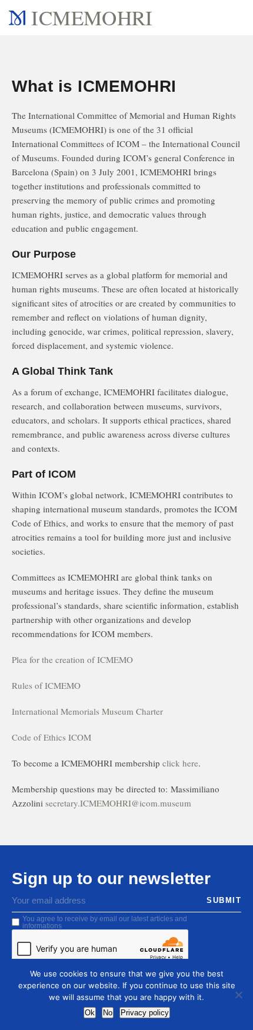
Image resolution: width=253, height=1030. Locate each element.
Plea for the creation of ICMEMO (72, 659)
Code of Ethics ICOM (51, 737)
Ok (90, 1012)
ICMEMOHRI (91, 17)
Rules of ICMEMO (46, 685)
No (107, 1012)
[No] (238, 995)
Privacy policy (145, 1012)
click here (180, 763)
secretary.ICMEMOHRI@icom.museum (118, 803)
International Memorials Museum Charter (87, 711)
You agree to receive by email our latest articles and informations (104, 922)
